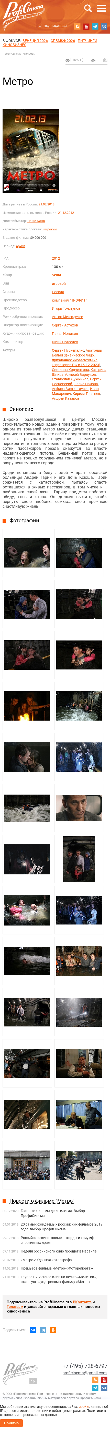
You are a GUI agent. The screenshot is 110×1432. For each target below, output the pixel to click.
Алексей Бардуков (80, 374)
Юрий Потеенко (65, 342)
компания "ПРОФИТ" (69, 300)
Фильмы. (29, 53)
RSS (77, 26)
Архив (20, 246)
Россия (58, 292)
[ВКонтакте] (33, 1330)
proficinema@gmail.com (84, 1372)
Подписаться (55, 26)
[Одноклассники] (53, 1330)
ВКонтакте (82, 1302)
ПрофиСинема (12, 53)
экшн (56, 275)
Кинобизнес (14, 45)
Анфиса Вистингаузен (70, 389)
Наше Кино (36, 221)
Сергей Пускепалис (68, 350)
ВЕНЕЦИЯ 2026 (35, 41)
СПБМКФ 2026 (63, 41)
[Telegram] (43, 1330)
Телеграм (15, 1306)
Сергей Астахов (65, 325)
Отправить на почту (105, 60)
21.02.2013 (46, 204)
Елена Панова (86, 384)
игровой (59, 283)
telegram (95, 26)
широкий (49, 229)
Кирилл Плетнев (86, 394)
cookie (84, 1407)
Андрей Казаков (65, 398)
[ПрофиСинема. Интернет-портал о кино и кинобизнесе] (24, 10)
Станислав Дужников (70, 379)
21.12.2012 (66, 213)
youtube (86, 26)
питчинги (87, 41)
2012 (56, 258)
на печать (93, 60)
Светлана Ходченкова (70, 370)
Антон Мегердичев (67, 317)
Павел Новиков (65, 334)
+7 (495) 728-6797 (84, 1366)
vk (104, 26)
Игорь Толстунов (66, 308)
